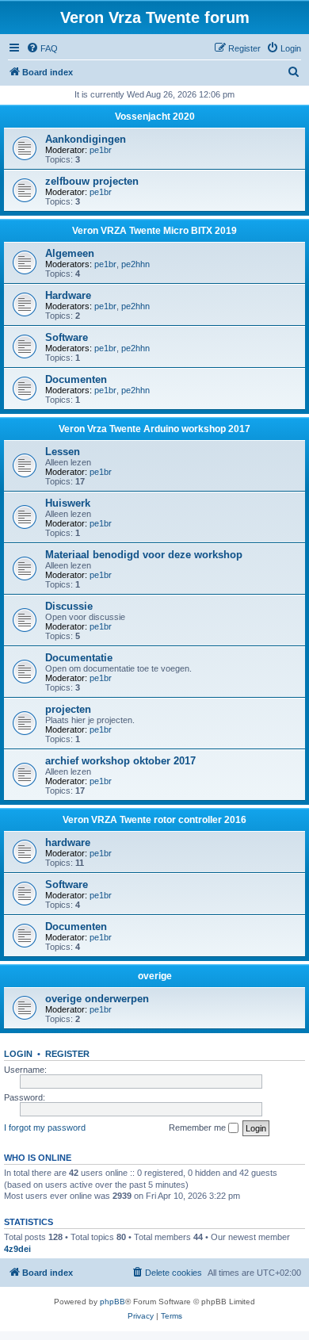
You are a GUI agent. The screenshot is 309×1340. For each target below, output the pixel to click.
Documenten (76, 379)
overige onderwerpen (97, 999)
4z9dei (17, 1249)
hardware (67, 842)
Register (67, 1054)
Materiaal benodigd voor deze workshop (143, 555)
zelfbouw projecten (92, 181)
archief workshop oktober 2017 (120, 761)
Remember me (198, 1127)
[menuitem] (42, 48)
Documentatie (79, 658)
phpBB (112, 1301)
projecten (68, 709)
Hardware (68, 295)
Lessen (62, 452)
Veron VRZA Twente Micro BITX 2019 (154, 230)
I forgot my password (45, 1127)
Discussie (69, 606)
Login (18, 1054)
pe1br (101, 150)
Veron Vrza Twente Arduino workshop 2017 (154, 429)
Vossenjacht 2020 (155, 116)
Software (66, 337)
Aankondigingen (85, 139)
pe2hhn (135, 264)
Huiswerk (67, 503)
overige (155, 976)
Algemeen (69, 253)
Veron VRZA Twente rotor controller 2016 (154, 819)
